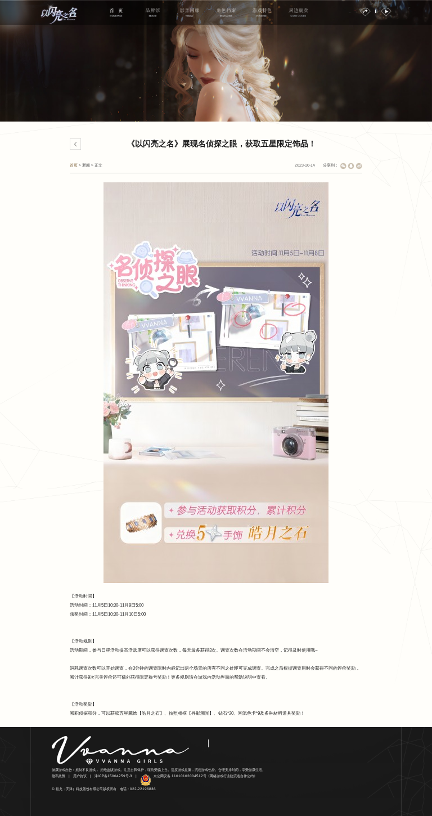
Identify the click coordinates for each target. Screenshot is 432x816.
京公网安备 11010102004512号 (180, 776)
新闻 (86, 165)
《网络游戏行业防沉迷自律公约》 (231, 776)
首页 (74, 165)
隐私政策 (58, 776)
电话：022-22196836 (138, 789)
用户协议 (80, 776)
